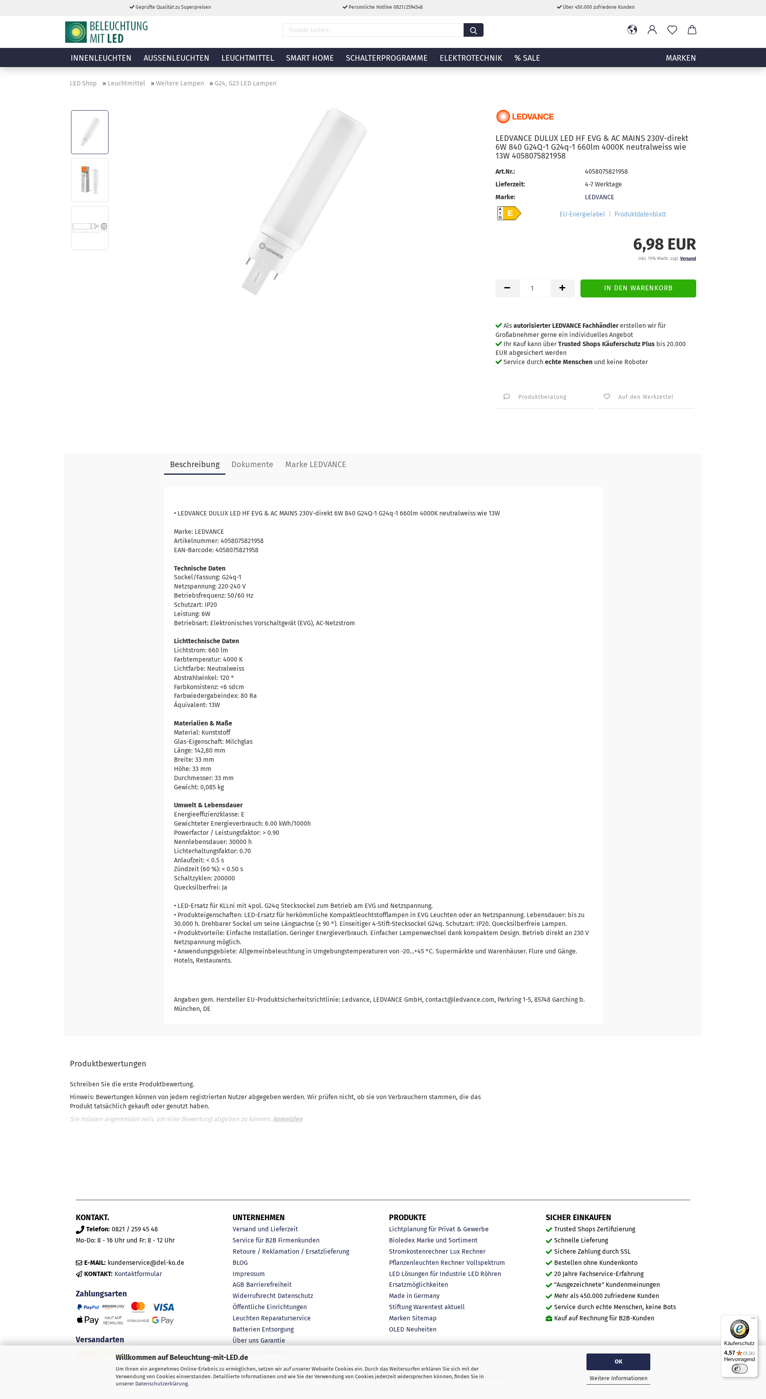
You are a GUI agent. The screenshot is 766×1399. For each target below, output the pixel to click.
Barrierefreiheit (269, 1284)
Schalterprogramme (387, 58)
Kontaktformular (138, 1274)
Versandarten (100, 1339)
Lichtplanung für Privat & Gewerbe (439, 1229)
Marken (399, 1318)
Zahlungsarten (101, 1293)
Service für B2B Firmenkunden (276, 1240)
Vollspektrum (485, 1262)
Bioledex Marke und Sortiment (433, 1240)
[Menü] (753, 1320)
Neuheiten (421, 1329)
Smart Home (310, 58)
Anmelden (287, 1119)
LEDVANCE (599, 197)
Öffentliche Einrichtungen (270, 1307)
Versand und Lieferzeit (265, 1229)
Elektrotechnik (471, 58)
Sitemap (424, 1318)
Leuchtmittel (247, 58)
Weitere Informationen (619, 1378)
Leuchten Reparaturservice (272, 1318)
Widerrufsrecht (254, 1296)
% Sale (527, 58)
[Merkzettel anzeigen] (672, 30)
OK (618, 1361)
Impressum (249, 1274)
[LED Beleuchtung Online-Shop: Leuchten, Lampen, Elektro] (107, 32)
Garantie (273, 1340)
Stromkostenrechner (418, 1251)
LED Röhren (484, 1274)
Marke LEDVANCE (315, 464)
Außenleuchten (176, 58)
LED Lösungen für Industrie (427, 1274)
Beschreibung (194, 464)
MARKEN (681, 58)
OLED (396, 1329)
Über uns (246, 1340)
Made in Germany (414, 1296)
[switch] (740, 1368)
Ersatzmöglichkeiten (418, 1284)
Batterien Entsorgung (263, 1329)
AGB (238, 1284)
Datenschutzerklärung (161, 1384)
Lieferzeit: (510, 184)
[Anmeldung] (652, 30)
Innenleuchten (101, 58)
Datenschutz (295, 1296)
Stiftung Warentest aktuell (427, 1307)
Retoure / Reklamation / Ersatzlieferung (291, 1251)
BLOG (240, 1262)
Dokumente (252, 464)
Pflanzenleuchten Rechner (426, 1262)
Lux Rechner (468, 1251)
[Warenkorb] (692, 30)
